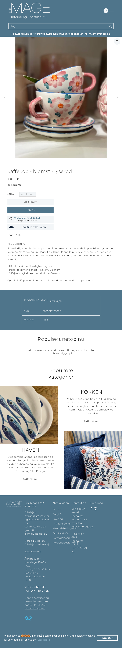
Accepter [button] (107, 638)
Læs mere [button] (43, 639)
